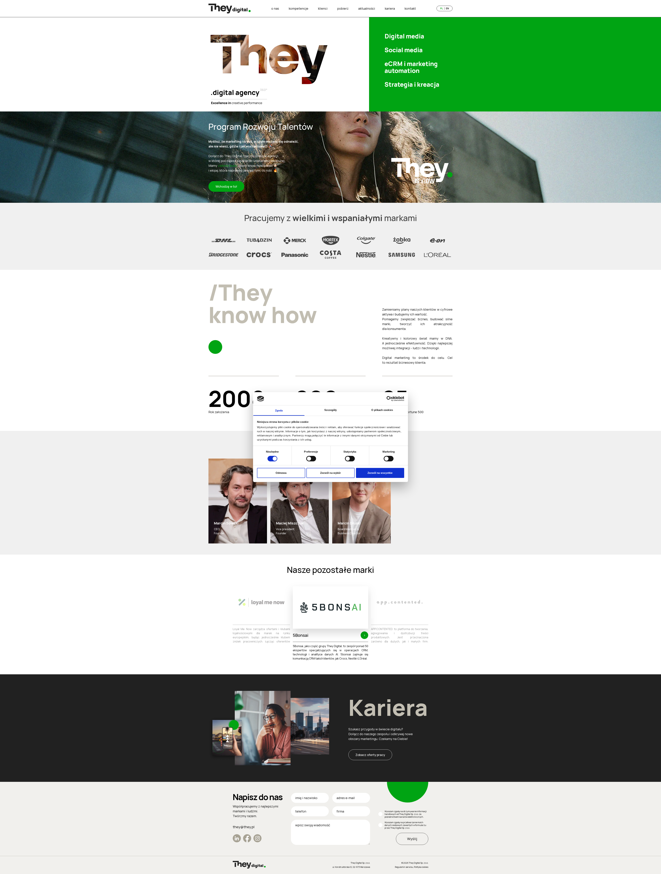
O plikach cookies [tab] (382, 409)
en (447, 8)
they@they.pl (243, 827)
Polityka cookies (421, 867)
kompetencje (298, 8)
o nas (275, 8)
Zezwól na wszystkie (380, 472)
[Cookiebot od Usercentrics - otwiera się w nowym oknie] (389, 398)
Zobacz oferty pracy (370, 755)
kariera (390, 8)
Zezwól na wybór (330, 472)
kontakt (410, 8)
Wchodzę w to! (226, 186)
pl (441, 8)
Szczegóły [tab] (330, 409)
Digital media (404, 36)
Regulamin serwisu (404, 867)
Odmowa (281, 472)
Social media (404, 50)
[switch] (311, 458)
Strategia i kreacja (412, 84)
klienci (323, 8)
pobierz (343, 8)
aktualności (366, 8)
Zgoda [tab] (279, 410)
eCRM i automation (411, 67)
